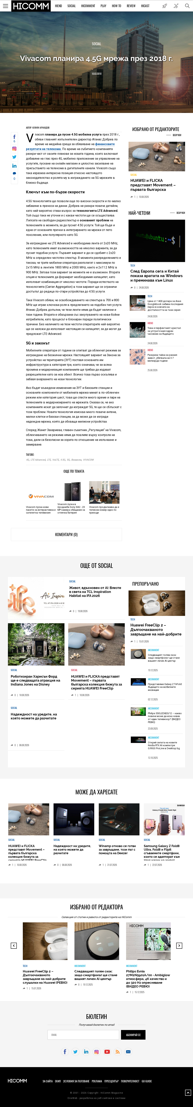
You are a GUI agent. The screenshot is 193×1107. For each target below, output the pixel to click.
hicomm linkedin (86, 1052)
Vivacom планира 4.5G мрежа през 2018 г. (96, 58)
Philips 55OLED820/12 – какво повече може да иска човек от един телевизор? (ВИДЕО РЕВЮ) (165, 718)
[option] (156, 305)
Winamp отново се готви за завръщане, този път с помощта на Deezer (117, 849)
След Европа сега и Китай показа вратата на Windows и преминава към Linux (156, 276)
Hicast (145, 6)
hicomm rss (118, 1052)
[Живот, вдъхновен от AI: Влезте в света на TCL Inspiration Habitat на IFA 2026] (36, 598)
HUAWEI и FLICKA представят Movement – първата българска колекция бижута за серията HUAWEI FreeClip (154, 189)
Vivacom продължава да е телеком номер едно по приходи (104, 510)
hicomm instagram (97, 1052)
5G (68, 459)
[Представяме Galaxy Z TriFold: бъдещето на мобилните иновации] (138, 682)
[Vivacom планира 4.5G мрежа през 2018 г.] (14, 149)
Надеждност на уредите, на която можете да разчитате (34, 716)
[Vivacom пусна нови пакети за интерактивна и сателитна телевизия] (41, 492)
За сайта (48, 1081)
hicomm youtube (107, 1052)
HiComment (88, 6)
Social (71, 6)
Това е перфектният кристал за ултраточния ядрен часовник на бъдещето (164, 331)
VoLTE (55, 459)
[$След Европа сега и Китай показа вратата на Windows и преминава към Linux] (157, 241)
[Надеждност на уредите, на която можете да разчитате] (74, 819)
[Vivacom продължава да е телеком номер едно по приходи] (104, 492)
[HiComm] (31, 6)
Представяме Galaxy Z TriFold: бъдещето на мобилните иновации (165, 687)
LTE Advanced (38, 459)
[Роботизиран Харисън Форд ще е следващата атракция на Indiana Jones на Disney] (36, 644)
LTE (49, 459)
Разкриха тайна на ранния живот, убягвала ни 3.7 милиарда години (162, 358)
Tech (132, 265)
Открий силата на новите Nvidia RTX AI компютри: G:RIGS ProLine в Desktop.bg (164, 745)
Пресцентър (111, 1081)
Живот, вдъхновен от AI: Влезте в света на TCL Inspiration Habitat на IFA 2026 (95, 592)
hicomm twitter (75, 1052)
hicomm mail (128, 1052)
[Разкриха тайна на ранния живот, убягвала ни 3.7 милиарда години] (138, 357)
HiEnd (58, 6)
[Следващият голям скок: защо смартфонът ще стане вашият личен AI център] (138, 654)
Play (103, 6)
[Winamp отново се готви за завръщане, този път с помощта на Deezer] (119, 819)
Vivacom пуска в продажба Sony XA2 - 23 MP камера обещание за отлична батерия (71, 508)
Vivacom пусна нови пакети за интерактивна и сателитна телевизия (41, 510)
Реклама (97, 1081)
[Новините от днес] (164, 5)
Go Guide (147, 1081)
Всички (177, 135)
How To (116, 6)
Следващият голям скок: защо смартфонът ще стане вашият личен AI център (164, 658)
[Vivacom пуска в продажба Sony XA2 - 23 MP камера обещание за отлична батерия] (72, 489)
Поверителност (130, 1081)
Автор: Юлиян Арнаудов (37, 127)
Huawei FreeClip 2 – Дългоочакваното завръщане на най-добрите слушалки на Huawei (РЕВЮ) (156, 632)
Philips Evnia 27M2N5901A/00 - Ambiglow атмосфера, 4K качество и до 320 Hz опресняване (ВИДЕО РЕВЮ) (148, 978)
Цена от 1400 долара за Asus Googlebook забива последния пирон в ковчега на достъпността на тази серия (165, 305)
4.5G (62, 459)
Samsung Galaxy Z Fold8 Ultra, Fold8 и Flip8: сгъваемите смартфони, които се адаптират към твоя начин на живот (162, 853)
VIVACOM (88, 459)
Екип (58, 1081)
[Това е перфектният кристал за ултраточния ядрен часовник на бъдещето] (138, 330)
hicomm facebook (65, 1052)
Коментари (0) (66, 534)
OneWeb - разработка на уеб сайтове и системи (96, 1098)
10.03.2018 (96, 73)
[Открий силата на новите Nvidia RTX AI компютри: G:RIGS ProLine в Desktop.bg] (138, 740)
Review (131, 6)
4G (27, 459)
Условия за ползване (76, 1081)
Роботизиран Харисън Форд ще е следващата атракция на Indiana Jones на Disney (35, 680)
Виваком (76, 459)
